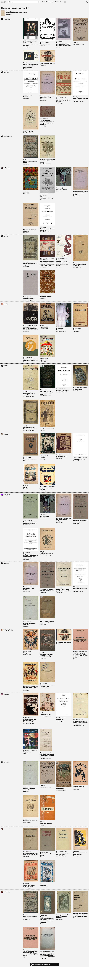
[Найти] (38, 2)
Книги (43, 1)
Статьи (61, 1)
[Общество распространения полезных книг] (3, 2)
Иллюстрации (50, 1)
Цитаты (57, 1)
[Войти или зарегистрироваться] (87, 2)
